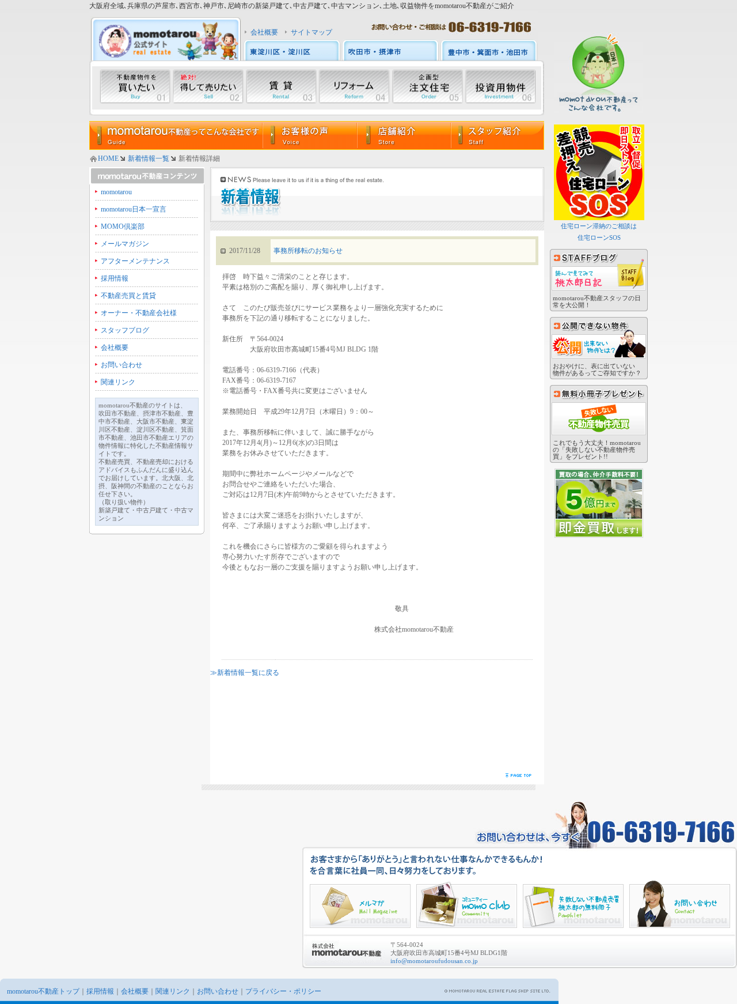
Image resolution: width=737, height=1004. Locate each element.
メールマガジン (125, 244)
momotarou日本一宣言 (133, 209)
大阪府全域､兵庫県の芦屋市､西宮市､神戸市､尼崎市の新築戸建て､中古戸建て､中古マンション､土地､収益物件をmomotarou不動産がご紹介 (301, 6)
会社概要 (264, 32)
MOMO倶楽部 (123, 226)
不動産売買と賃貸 (128, 296)
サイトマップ (311, 32)
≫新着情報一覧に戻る (244, 673)
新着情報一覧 (148, 158)
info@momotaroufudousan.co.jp (434, 960)
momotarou (116, 192)
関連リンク (118, 382)
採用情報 (114, 278)
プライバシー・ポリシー (283, 991)
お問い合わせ (121, 365)
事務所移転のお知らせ (308, 251)
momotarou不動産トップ (43, 991)
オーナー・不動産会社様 (139, 313)
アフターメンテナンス (135, 261)
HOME (108, 158)
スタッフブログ (125, 330)
